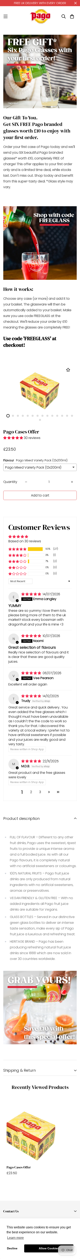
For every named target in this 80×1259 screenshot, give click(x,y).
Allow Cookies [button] (49, 1248)
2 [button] (31, 792)
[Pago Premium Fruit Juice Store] (40, 16)
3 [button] (40, 792)
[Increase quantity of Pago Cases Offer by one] (72, 482)
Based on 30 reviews (24, 541)
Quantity (10, 481)
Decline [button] (12, 1248)
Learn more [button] (15, 1237)
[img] (31, 594)
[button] (13, 437)
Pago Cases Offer (19, 1167)
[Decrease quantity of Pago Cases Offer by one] (26, 482)
